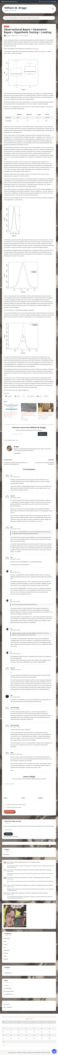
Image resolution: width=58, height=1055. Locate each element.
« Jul (4, 1044)
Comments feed (9, 991)
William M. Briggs (16, 7)
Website (40, 798)
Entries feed (8, 988)
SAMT (5, 956)
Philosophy (6, 950)
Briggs (16, 446)
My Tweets (6, 854)
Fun (5, 947)
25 (11, 1038)
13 (26, 1032)
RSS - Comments (8, 1007)
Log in (7, 985)
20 (26, 1035)
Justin (11, 752)
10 (3, 1032)
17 (3, 1035)
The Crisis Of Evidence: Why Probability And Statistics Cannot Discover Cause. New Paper (28, 415)
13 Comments (25, 35)
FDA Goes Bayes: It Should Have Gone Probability (10, 413)
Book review (7, 938)
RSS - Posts (6, 1004)
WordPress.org (9, 994)
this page (35, 48)
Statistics (6, 26)
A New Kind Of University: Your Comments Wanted (27, 862)
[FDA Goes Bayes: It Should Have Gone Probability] (11, 407)
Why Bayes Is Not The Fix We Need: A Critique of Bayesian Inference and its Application (45, 414)
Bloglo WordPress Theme (43, 1052)
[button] (17, 453)
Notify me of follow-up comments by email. (16, 804)
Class (5, 941)
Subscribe (42, 434)
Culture (5, 944)
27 (26, 1038)
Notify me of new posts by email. (14, 807)
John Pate (9, 862)
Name (6, 798)
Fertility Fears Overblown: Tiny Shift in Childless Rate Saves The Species (33, 870)
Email (23, 798)
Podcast (6, 953)
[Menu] (52, 8)
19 (18, 1035)
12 (18, 1032)
